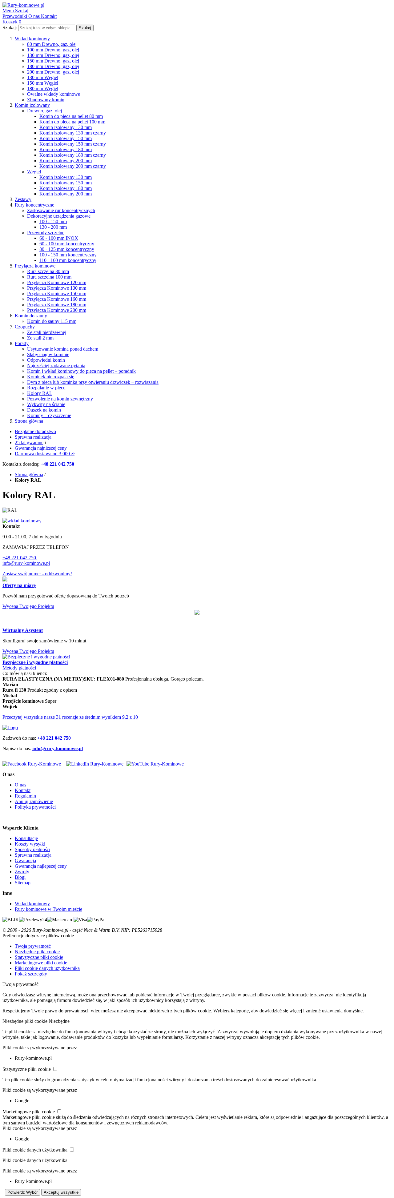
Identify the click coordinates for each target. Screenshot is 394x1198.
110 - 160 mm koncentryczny (67, 260)
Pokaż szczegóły (31, 973)
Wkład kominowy (32, 38)
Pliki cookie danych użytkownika (47, 968)
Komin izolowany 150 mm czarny (72, 144)
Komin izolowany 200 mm (65, 160)
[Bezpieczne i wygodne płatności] (36, 656)
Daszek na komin (44, 409)
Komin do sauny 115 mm (51, 321)
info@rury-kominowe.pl (26, 563)
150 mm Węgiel (42, 83)
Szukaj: (9, 27)
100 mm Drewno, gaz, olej (53, 49)
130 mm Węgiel (42, 77)
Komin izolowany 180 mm (65, 149)
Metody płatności (19, 667)
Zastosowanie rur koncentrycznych (61, 210)
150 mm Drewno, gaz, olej (53, 60)
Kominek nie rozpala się (50, 376)
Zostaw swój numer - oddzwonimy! (37, 573)
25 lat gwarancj (30, 442)
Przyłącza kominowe (35, 265)
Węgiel (34, 171)
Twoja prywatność (33, 946)
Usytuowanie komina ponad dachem (62, 349)
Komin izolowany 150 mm (65, 138)
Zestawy (23, 199)
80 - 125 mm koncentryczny (66, 249)
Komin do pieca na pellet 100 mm (72, 121)
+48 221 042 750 (19, 557)
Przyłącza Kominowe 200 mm (56, 310)
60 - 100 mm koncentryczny (66, 243)
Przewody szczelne (45, 232)
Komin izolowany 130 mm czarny (72, 132)
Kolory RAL (39, 393)
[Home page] (10, 727)
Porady (22, 343)
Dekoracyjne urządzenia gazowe (58, 216)
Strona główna (29, 421)
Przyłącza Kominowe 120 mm (56, 282)
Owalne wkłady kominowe (53, 94)
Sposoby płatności (32, 849)
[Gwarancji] (197, 613)
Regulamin (25, 795)
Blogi (20, 877)
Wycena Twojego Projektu (28, 606)
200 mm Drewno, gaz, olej (53, 71)
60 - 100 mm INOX (58, 238)
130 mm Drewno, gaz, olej (53, 55)
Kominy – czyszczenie (49, 415)
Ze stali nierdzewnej (46, 332)
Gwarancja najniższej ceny (41, 448)
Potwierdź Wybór (22, 1192)
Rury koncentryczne (34, 204)
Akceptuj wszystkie (61, 1192)
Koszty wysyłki (30, 843)
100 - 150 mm (53, 221)
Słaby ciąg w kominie (48, 354)
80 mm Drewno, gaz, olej (52, 44)
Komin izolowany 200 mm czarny (72, 166)
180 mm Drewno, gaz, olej (53, 66)
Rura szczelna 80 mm (48, 271)
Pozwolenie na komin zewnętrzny (60, 398)
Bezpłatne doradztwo (35, 431)
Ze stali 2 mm (40, 337)
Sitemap (22, 882)
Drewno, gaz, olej (44, 110)
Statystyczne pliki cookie (39, 957)
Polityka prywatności (35, 807)
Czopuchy (25, 326)
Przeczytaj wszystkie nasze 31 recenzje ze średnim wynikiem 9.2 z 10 (70, 717)
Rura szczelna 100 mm (49, 276)
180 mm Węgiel (42, 88)
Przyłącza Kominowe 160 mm (56, 299)
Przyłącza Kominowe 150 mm (56, 293)
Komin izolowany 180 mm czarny (72, 155)
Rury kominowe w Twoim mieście (48, 909)
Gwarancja (25, 860)
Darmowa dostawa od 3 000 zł (44, 453)
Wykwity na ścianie (46, 404)
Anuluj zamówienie (34, 801)
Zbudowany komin (45, 99)
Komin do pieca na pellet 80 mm (71, 116)
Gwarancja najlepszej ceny (41, 866)
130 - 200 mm (53, 227)
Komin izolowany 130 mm (65, 127)
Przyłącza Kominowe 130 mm (56, 288)
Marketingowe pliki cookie (41, 962)
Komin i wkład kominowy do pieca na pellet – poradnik (81, 371)
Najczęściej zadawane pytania (56, 365)
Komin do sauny (31, 315)
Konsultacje (26, 838)
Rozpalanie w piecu (46, 387)
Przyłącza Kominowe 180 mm (56, 304)
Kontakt (22, 790)
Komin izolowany (32, 105)
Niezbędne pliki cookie (37, 951)
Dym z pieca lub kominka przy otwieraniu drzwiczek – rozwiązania (93, 382)
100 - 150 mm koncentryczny (68, 254)
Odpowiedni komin (46, 360)
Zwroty (22, 871)
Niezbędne (59, 1021)
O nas (20, 784)
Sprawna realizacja (33, 437)
